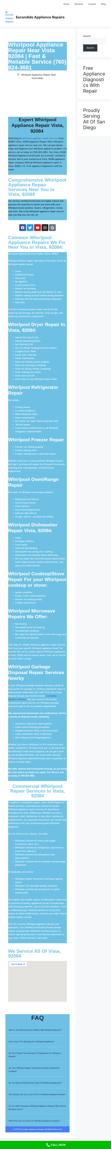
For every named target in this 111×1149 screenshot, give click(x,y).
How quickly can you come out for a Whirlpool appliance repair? (37, 1094)
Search (87, 36)
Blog (103, 4)
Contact (92, 4)
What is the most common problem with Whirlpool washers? (35, 1030)
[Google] (52, 227)
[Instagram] (45, 227)
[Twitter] (30, 227)
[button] (37, 1031)
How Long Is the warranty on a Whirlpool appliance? (32, 1041)
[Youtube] (37, 227)
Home (66, 4)
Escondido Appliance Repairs (40, 17)
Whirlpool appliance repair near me (40, 138)
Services (79, 4)
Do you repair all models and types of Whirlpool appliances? (35, 1083)
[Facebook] (22, 227)
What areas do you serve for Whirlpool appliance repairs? (34, 1121)
